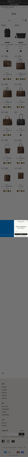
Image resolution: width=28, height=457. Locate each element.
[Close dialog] (27, 220)
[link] (21, 221)
